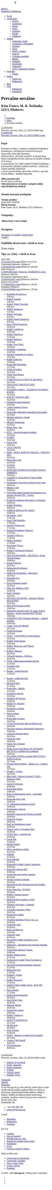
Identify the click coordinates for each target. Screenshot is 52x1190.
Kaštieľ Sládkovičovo (16, 955)
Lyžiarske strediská (20, 56)
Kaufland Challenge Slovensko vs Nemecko (26, 500)
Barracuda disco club (16, 799)
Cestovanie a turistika (16, 1161)
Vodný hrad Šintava (15, 374)
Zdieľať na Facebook (16, 1062)
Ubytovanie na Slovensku (18, 1158)
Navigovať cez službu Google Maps (17, 235)
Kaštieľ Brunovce (14, 980)
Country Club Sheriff (16, 1040)
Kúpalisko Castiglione (16, 349)
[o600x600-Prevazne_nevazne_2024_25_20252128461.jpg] (26, 135)
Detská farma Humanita (17, 995)
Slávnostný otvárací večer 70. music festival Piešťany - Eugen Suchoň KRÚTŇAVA (26, 612)
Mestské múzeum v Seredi (18, 417)
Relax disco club (14, 460)
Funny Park (12, 442)
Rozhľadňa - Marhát (16, 688)
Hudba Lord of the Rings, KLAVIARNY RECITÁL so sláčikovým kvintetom (25, 750)
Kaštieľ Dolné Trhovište (17, 304)
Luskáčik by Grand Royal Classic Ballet (24, 477)
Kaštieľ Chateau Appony (18, 894)
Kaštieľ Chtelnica (14, 651)
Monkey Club (13, 488)
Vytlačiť (10, 1070)
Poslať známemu (14, 1067)
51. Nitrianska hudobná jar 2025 (21, 804)
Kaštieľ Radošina (14, 505)
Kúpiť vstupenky (14, 1065)
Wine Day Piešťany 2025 (18, 588)
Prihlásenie (16, 11)
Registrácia (6, 11)
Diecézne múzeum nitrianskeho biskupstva (25, 729)
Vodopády (16, 66)
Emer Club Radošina (16, 520)
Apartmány (17, 23)
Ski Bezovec (12, 1025)
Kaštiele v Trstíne (14, 975)
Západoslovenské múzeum (18, 402)
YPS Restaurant (14, 1045)
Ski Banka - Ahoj (14, 515)
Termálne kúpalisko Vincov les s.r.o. (22, 920)
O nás (9, 1146)
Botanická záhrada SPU (17, 869)
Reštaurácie (17, 81)
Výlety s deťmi (13, 1166)
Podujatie (11, 1124)
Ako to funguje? (14, 1136)
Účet (9, 86)
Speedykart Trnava (15, 545)
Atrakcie (16, 46)
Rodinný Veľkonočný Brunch (20, 550)
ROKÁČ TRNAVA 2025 (18, 397)
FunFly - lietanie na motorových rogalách (25, 1035)
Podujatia (11, 71)
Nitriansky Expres (14, 819)
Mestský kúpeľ (13, 844)
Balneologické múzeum (17, 568)
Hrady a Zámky (19, 51)
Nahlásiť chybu (13, 1075)
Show (9, 120)
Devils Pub (11, 839)
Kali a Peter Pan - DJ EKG (18, 889)
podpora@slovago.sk (16, 1109)
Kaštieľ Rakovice (14, 359)
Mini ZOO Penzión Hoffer (18, 606)
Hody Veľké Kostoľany (17, 324)
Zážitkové (16, 36)
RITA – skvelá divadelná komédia (21, 432)
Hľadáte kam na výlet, (16, 1138)
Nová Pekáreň (13, 859)
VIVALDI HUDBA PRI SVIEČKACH (24, 723)
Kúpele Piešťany (14, 563)
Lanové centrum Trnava (17, 407)
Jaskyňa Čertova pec (16, 525)
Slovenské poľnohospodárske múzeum (24, 965)
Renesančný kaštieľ (15, 915)
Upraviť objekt (13, 1072)
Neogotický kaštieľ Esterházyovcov (22, 940)
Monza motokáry (14, 540)
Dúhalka (10, 854)
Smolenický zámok (15, 1010)
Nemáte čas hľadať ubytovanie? (21, 1141)
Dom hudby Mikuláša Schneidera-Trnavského (27, 412)
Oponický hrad (13, 935)
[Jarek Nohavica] (23, 272)
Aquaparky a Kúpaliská (22, 44)
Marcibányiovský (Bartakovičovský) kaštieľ (26, 884)
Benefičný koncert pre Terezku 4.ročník (24, 814)
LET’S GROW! (14, 447)
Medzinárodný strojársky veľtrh (20, 899)
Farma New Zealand (16, 744)
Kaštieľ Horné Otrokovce (18, 319)
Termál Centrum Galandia (18, 879)
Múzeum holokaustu (16, 422)
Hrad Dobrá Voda (14, 1000)
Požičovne (16, 79)
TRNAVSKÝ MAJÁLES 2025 (21, 384)
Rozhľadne (17, 64)
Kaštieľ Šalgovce (14, 339)
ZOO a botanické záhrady (23, 69)
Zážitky (10, 39)
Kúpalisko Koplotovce (16, 294)
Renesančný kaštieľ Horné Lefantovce (23, 864)
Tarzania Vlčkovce (15, 535)
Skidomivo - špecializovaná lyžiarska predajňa (27, 945)
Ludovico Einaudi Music (17, 734)
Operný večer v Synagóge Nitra (21, 829)
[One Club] (10, 262)
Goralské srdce (13, 666)
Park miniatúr (12, 990)
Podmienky (12, 1144)
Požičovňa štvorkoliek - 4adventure (22, 573)
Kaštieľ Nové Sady (15, 344)
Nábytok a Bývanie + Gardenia (20, 904)
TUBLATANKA (14, 369)
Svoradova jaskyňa (15, 693)
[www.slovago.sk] (10, 6)
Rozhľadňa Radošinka (16, 364)
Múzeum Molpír (14, 1005)
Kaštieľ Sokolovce (15, 334)
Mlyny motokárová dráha (18, 849)
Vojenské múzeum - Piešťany (19, 656)
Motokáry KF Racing (16, 698)
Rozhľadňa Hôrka (15, 789)
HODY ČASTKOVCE (17, 1020)
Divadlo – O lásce (14, 771)
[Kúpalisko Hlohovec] (11, 289)
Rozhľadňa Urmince (16, 718)
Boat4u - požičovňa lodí (17, 671)
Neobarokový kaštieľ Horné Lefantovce (24, 960)
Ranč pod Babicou (15, 930)
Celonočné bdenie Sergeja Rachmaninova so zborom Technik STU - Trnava (26, 494)
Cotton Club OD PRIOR (18, 626)
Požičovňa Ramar (14, 631)
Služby (10, 76)
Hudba (15, 74)
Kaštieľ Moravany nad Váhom (20, 646)
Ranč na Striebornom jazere (19, 824)
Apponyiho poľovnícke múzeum (21, 874)
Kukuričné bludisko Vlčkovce (20, 530)
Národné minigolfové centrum (20, 354)
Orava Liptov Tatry (15, 1163)
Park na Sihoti (13, 713)
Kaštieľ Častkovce (15, 1015)
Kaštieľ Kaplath (14, 299)
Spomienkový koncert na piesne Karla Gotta (26, 482)
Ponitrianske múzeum (16, 809)
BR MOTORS (13, 683)
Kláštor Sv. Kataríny (16, 703)
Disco (14, 49)
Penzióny (16, 31)
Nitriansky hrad (13, 739)
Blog (9, 84)
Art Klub (11, 465)
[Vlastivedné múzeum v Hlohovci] (11, 267)
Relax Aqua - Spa (14, 427)
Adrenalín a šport (19, 41)
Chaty (14, 29)
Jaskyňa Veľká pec (15, 784)
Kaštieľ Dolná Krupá (16, 641)
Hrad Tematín (13, 1030)
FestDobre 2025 (14, 925)
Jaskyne (15, 54)
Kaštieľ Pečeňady (14, 314)
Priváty (15, 34)
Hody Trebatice (13, 593)
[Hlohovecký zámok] (11, 284)
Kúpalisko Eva (13, 578)
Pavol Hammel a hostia (17, 583)
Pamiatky (16, 61)
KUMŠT (11, 437)
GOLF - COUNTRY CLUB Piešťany (23, 636)
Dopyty (15, 21)
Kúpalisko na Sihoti (15, 708)
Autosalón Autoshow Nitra (18, 909)
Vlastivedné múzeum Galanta (19, 950)
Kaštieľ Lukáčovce (15, 329)
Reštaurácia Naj (14, 970)
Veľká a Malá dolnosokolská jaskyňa (23, 661)
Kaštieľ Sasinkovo (15, 309)
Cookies (10, 1133)
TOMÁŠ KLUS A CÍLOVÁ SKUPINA (25, 379)
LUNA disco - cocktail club (19, 834)
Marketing (11, 1119)
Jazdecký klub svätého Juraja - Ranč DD (24, 985)
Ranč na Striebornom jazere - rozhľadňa (24, 794)
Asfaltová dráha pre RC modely (21, 510)
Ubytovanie (12, 18)
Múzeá (15, 59)
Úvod (9, 16)
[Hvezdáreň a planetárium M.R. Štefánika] (11, 279)
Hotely (15, 26)
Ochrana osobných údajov (18, 1149)
